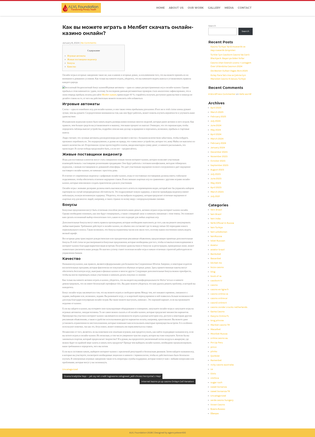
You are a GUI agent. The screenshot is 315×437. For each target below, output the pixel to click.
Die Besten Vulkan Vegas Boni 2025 (229, 70)
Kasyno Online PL (219, 316)
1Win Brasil (216, 209)
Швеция (214, 413)
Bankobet (215, 254)
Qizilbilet (215, 355)
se (211, 369)
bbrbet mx (216, 262)
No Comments (88, 43)
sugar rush (216, 382)
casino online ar (219, 298)
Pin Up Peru (216, 342)
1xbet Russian (217, 240)
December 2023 (219, 152)
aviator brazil (217, 249)
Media (229, 7)
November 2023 (219, 156)
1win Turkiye (216, 227)
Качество (71, 66)
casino (214, 285)
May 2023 (215, 183)
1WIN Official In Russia (222, 223)
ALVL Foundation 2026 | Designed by (148, 432)
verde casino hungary (221, 400)
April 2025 (215, 107)
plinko (213, 351)
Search (212, 25)
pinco (213, 347)
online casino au (219, 338)
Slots (213, 373)
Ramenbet (216, 360)
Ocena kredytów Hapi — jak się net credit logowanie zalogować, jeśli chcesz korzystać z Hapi (112, 376)
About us (176, 7)
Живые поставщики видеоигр (82, 59)
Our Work (196, 7)
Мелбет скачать (109, 94)
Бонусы (71, 63)
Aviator (214, 245)
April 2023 (215, 187)
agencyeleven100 (177, 432)
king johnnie (217, 320)
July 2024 (215, 121)
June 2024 (215, 125)
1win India (215, 218)
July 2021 (215, 196)
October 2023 (217, 160)
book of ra (215, 276)
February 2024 (218, 143)
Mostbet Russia (218, 333)
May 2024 (215, 129)
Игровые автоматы (76, 55)
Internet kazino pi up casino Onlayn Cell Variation (167, 381)
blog (212, 271)
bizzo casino (217, 267)
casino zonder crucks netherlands (228, 307)
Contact (245, 7)
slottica (214, 378)
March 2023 (217, 191)
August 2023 (217, 169)
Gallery (214, 7)
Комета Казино (217, 409)
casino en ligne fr (219, 289)
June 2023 (215, 178)
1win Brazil (215, 214)
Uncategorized (70, 369)
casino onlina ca (219, 293)
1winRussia (216, 236)
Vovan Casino (217, 404)
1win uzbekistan (218, 231)
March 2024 (216, 138)
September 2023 (219, 165)
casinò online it (218, 302)
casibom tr (216, 280)
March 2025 (216, 112)
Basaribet (215, 258)
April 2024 (215, 134)
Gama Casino (217, 311)
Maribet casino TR (220, 324)
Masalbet (215, 329)
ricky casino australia (222, 364)
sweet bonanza (218, 386)
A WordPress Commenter (221, 94)
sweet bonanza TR (220, 391)
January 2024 (217, 147)
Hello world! (245, 94)
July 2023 (215, 174)
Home (160, 7)
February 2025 (218, 116)
